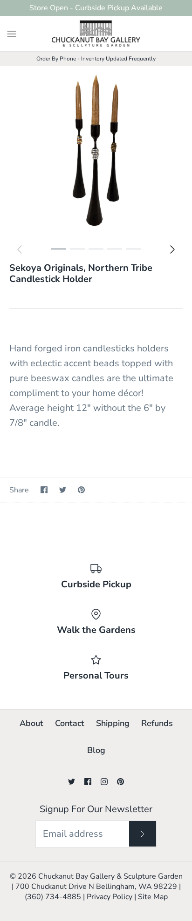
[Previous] (19, 249)
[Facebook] (87, 781)
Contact (69, 723)
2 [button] (77, 259)
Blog (96, 750)
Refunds (157, 723)
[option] (96, 152)
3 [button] (96, 259)
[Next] (172, 249)
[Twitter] (71, 781)
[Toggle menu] (11, 33)
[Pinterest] (120, 781)
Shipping (113, 723)
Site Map (153, 897)
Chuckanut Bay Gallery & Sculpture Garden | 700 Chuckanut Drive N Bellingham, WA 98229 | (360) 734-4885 (97, 886)
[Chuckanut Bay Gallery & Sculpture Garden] (96, 33)
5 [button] (133, 259)
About (31, 723)
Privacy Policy (109, 897)
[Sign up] (142, 834)
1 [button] (58, 259)
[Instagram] (104, 781)
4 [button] (114, 259)
